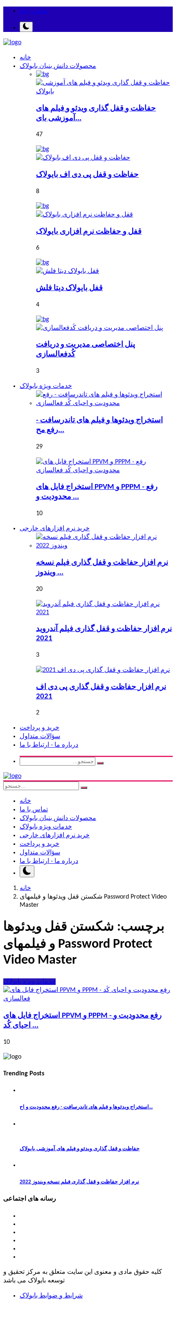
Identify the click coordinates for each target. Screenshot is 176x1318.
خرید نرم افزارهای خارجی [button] (55, 528)
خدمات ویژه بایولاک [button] (46, 386)
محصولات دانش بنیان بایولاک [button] (58, 66)
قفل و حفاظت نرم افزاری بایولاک (89, 232)
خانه (25, 57)
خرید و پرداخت (39, 728)
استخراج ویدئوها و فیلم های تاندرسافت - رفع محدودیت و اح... (86, 1107)
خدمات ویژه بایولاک (46, 827)
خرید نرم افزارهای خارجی (55, 835)
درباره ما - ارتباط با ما (49, 745)
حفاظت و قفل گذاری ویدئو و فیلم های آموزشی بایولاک (80, 1148)
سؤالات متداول (40, 736)
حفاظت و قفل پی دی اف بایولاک (87, 175)
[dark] (26, 27)
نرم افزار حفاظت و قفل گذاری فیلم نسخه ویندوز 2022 (79, 1182)
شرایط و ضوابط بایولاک (51, 1296)
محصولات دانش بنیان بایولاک (58, 818)
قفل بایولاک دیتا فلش (69, 288)
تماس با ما (34, 11)
